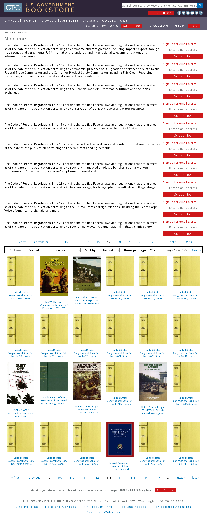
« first (22, 242)
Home (7, 32)
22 (140, 242)
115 (133, 477)
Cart (194, 26)
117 (157, 477)
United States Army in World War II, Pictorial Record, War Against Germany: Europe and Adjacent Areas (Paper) (153, 410)
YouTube (192, 13)
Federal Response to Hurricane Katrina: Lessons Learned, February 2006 (120, 466)
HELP (179, 26)
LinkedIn (201, 13)
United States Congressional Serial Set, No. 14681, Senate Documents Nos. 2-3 (120, 353)
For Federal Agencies (172, 507)
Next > (196, 250)
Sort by (90, 250)
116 (145, 477)
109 (59, 477)
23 (151, 242)
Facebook (179, 13)
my (158, 26)
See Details (165, 490)
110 (72, 477)
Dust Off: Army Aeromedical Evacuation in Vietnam (21, 413)
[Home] (40, 11)
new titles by (112, 26)
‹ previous (41, 242)
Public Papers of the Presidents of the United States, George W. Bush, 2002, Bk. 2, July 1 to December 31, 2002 (54, 400)
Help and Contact (60, 507)
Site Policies (27, 507)
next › (173, 242)
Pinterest (196, 13)
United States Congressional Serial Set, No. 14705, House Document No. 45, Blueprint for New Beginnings (54, 353)
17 (87, 242)
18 (98, 242)
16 (76, 242)
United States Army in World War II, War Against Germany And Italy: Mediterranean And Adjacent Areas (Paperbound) (87, 409)
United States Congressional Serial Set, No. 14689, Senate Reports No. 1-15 (153, 353)
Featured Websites (103, 512)
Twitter (183, 13)
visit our (161, 13)
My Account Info (98, 507)
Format (34, 250)
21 (129, 242)
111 (84, 477)
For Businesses (133, 507)
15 (66, 242)
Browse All (20, 20)
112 (96, 477)
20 (119, 242)
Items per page (135, 250)
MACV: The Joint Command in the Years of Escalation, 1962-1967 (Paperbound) (53, 305)
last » (188, 242)
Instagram (188, 13)
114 (120, 477)
